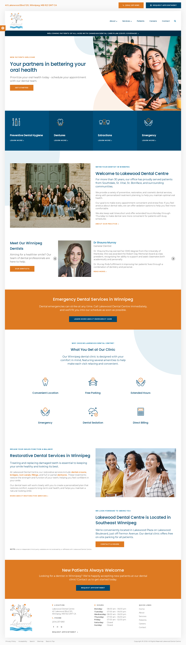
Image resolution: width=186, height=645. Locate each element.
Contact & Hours (110, 544)
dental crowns (78, 472)
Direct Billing (140, 422)
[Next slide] (173, 259)
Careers (153, 21)
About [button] (112, 21)
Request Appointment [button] (164, 5)
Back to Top (50, 641)
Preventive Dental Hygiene (26, 135)
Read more (99, 271)
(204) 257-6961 (58, 622)
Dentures (59, 135)
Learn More (16, 140)
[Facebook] (54, 627)
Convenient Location (45, 393)
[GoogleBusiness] (61, 627)
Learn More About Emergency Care (93, 319)
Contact (166, 21)
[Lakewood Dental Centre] (16, 28)
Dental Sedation (93, 422)
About (141, 613)
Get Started (21, 88)
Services (142, 616)
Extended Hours (140, 393)
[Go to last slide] (55, 259)
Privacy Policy (11, 641)
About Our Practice (106, 224)
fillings (35, 475)
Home (142, 609)
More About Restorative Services (28, 496)
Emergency (149, 135)
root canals (25, 475)
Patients (140, 21)
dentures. (62, 475)
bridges (14, 475)
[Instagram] (58, 627)
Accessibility (22, 641)
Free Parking (93, 393)
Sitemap (40, 641)
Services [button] (126, 21)
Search (32, 641)
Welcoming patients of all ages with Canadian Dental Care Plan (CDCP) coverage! (92, 33)
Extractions (105, 135)
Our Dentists (22, 269)
